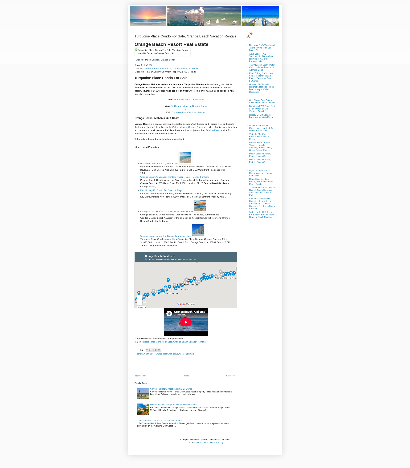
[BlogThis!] (150, 349)
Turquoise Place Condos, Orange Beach (155, 59)
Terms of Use (201, 442)
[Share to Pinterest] (159, 349)
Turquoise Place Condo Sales (189, 99)
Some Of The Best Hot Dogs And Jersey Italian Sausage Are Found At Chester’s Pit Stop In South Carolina (262, 204)
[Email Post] (141, 350)
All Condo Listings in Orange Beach (189, 106)
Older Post (231, 376)
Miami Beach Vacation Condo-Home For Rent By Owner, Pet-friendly (261, 128)
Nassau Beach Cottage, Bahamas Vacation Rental (173, 404)
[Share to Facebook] (156, 349)
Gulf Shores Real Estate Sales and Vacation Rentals (262, 101)
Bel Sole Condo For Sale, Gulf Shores (159, 163)
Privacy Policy (216, 442)
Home (186, 376)
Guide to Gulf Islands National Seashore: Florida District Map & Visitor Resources (261, 88)
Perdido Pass (212, 130)
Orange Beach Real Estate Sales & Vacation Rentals (166, 211)
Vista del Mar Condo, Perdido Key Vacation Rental (259, 136)
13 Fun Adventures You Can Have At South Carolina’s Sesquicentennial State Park (262, 191)
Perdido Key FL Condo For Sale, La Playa (161, 190)
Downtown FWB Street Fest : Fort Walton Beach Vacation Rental (262, 108)
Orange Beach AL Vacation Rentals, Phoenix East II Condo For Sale (174, 177)
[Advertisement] (185, 365)
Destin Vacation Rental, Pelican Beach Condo (260, 155)
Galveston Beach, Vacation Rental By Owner (171, 389)
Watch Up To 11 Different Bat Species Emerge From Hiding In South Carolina (261, 214)
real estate (173, 354)
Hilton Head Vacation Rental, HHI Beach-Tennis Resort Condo (261, 181)
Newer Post (140, 376)
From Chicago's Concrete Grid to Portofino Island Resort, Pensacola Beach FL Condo (261, 77)
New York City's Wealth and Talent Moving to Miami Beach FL (262, 47)
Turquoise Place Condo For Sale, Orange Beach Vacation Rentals (172, 341)
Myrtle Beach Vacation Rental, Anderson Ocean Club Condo (260, 173)
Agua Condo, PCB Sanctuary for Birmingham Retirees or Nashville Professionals (261, 58)
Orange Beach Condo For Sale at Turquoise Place (165, 236)
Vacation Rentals (186, 354)
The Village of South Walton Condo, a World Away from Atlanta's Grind (262, 67)
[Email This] (147, 349)
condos (140, 354)
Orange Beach (195, 127)
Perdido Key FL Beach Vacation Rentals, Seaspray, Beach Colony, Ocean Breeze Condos (261, 146)
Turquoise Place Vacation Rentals (188, 112)
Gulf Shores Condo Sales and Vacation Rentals (161, 420)
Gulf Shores (149, 354)
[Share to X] (153, 349)
